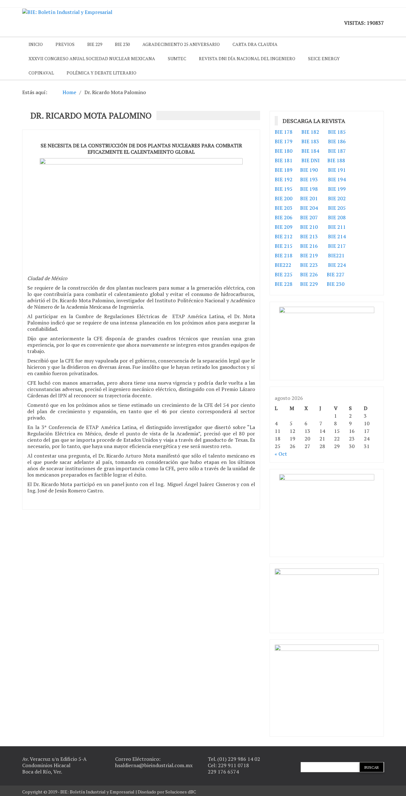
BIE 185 (337, 131)
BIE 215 (283, 245)
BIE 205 (337, 207)
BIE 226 (309, 274)
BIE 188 (336, 160)
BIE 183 (310, 141)
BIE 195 (283, 188)
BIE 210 (309, 226)
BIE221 (336, 255)
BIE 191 (337, 169)
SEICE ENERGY (324, 58)
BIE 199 (337, 188)
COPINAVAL (41, 73)
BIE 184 (310, 150)
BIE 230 (122, 44)
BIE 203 (283, 207)
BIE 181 (283, 160)
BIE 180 (283, 150)
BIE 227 (335, 274)
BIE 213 (309, 236)
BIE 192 (284, 179)
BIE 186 (337, 141)
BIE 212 (283, 236)
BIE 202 (337, 198)
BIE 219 (309, 255)
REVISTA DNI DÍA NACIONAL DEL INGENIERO (247, 58)
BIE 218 (283, 255)
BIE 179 (283, 141)
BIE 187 (337, 150)
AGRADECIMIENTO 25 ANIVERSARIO (181, 44)
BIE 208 (337, 217)
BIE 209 (283, 226)
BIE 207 (309, 217)
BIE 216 (309, 245)
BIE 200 (283, 198)
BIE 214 (337, 236)
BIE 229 (94, 44)
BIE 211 (337, 226)
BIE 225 (283, 274)
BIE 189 (284, 169)
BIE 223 (309, 264)
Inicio (36, 44)
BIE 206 (283, 217)
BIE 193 (309, 179)
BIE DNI (310, 160)
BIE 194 (337, 179)
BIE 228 (283, 283)
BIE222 (283, 264)
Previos (65, 44)
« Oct (281, 453)
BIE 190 (309, 169)
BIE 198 (309, 188)
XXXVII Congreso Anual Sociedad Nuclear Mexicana (92, 58)
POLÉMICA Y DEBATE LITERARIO (101, 73)
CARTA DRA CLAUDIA (255, 44)
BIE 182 (310, 131)
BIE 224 (337, 264)
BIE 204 (309, 207)
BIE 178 (283, 131)
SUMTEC (177, 58)
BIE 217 (337, 245)
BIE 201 (309, 198)
